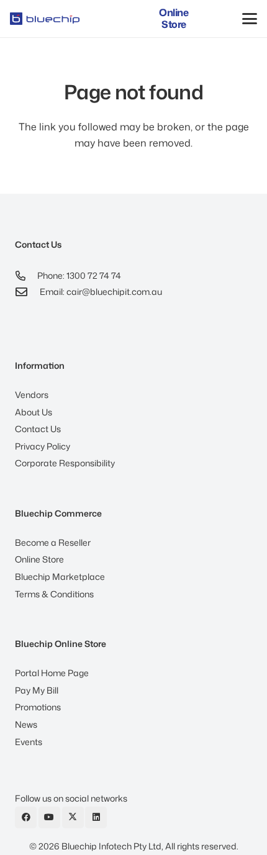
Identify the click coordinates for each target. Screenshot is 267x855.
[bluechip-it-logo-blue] (44, 18)
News (26, 724)
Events (28, 742)
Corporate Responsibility (65, 463)
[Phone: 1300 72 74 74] (26, 276)
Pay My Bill (36, 690)
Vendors (31, 394)
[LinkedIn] (96, 817)
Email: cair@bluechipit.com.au (101, 291)
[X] (73, 817)
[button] (249, 18)
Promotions (38, 707)
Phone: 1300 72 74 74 (79, 275)
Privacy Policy (42, 446)
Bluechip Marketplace (60, 576)
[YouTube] (49, 817)
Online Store (39, 559)
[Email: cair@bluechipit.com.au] (27, 291)
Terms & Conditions (54, 594)
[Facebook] (26, 817)
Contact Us (38, 429)
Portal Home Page (52, 673)
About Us (33, 412)
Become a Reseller (53, 542)
